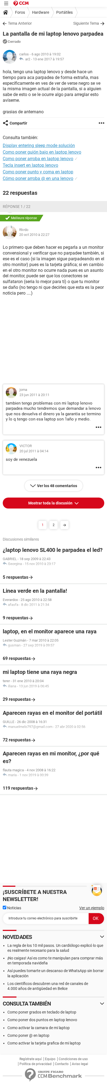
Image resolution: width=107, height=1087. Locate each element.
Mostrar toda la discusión (50, 503)
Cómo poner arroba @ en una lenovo (38, 178)
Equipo (50, 1059)
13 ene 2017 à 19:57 (48, 59)
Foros (20, 12)
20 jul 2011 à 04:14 (33, 451)
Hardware (40, 12)
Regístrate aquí (30, 1059)
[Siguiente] (64, 525)
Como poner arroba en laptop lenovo (38, 158)
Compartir (18, 123)
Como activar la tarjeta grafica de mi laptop (44, 1043)
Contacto (62, 1064)
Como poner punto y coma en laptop (38, 171)
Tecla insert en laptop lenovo (30, 165)
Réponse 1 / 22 (16, 206)
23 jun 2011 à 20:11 (34, 395)
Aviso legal (80, 1064)
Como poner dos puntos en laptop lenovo (42, 1020)
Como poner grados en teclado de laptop (41, 1012)
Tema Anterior (20, 23)
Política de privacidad (35, 1064)
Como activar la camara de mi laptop (38, 1028)
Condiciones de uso (73, 1059)
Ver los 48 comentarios (57, 486)
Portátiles (64, 12)
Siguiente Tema (86, 23)
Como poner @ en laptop (28, 1035)
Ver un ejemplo (91, 908)
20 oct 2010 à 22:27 (34, 235)
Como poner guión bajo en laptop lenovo (42, 152)
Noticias (13, 908)
